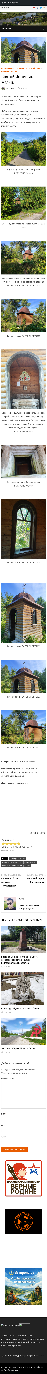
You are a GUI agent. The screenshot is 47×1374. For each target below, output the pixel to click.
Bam (16, 1370)
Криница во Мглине (17, 859)
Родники (5, 71)
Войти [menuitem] (3, 3)
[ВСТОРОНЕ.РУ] (23, 18)
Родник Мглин (30, 862)
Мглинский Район (33, 68)
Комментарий (8, 1078)
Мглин (21, 68)
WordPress (8, 1370)
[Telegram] (41, 7)
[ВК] (37, 7)
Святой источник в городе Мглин (16, 865)
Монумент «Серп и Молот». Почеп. (18, 1048)
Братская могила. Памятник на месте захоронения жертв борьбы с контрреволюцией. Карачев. (19, 959)
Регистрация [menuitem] (13, 3)
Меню (8, 28)
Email (4, 1125)
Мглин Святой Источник (12, 862)
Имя (3, 1114)
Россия (14, 71)
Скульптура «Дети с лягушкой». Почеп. (20, 1008)
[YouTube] (34, 7)
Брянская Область (9, 68)
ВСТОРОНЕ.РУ (29, 1367)
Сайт (3, 1137)
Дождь (13, 88)
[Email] (44, 7)
